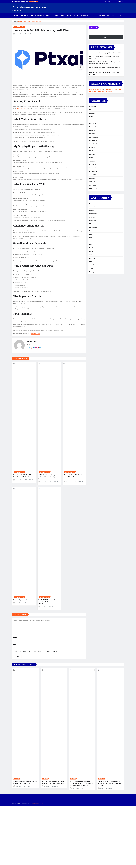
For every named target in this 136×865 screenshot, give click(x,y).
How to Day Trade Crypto (22, 600)
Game (91, 237)
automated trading (21, 108)
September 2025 (93, 144)
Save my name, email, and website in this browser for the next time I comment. (36, 651)
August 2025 (92, 147)
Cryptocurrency (93, 213)
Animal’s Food (27, 15)
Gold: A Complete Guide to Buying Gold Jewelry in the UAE (105, 53)
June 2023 (92, 178)
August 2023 (92, 175)
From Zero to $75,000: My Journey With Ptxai (29, 21)
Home (16, 15)
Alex (17, 603)
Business (84, 15)
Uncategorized (93, 272)
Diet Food (39, 15)
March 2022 (92, 185)
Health (91, 244)
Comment (16, 624)
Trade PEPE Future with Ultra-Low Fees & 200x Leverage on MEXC (49, 602)
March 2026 (92, 123)
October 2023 (93, 171)
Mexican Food (72, 15)
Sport (90, 261)
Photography (92, 258)
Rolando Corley (19, 34)
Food (90, 234)
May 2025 (91, 157)
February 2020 (93, 188)
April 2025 (92, 161)
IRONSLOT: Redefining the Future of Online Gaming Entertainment (47, 477)
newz (90, 255)
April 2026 (92, 120)
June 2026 (92, 113)
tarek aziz (18, 786)
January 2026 (92, 130)
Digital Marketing (94, 220)
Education (116, 15)
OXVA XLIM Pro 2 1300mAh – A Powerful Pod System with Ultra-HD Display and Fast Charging (82, 783)
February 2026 (93, 127)
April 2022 (92, 181)
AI (89, 203)
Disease (49, 15)
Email (15, 644)
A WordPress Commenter (96, 89)
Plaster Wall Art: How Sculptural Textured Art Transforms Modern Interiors (109, 783)
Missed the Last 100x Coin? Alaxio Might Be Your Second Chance (73, 477)
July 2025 (91, 151)
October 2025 (93, 140)
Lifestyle (91, 251)
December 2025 (93, 133)
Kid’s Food (59, 15)
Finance (91, 231)
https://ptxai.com (35, 333)
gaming (91, 241)
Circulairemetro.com (29, 7)
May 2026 (91, 116)
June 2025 (92, 154)
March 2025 (92, 164)
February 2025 (93, 168)
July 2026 (91, 110)
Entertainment (93, 227)
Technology (104, 15)
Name (15, 637)
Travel (94, 15)
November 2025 (93, 137)
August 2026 (92, 106)
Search (94, 27)
